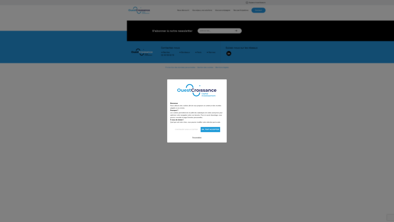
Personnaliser (197, 137)
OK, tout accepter (210, 129)
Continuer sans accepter (186, 129)
